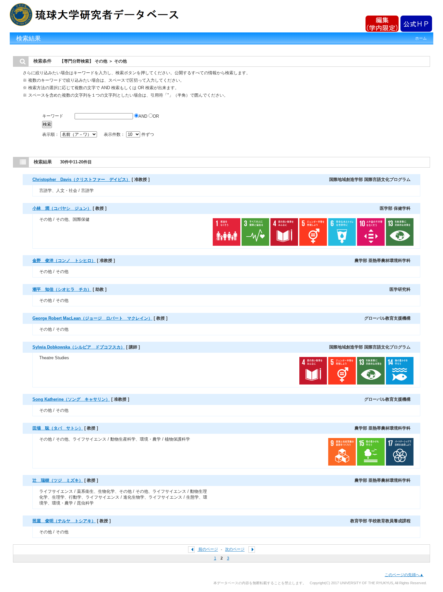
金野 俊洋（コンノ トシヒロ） (64, 260)
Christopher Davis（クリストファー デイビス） (81, 179)
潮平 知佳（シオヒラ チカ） (61, 289)
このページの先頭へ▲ (404, 575)
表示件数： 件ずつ (129, 134)
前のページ (208, 549)
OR (156, 116)
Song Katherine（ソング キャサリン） (71, 399)
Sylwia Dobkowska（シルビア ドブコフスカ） (78, 347)
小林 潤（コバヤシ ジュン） (61, 208)
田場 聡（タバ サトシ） (57, 428)
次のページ (235, 549)
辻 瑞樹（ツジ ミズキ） (57, 480)
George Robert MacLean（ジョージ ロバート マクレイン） (92, 318)
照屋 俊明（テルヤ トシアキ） (64, 520)
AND (143, 116)
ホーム (421, 38)
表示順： (51, 134)
